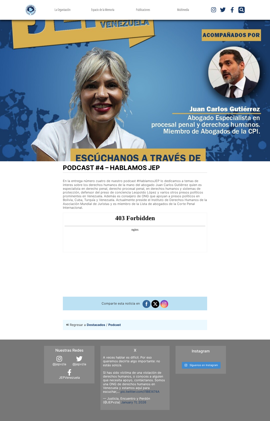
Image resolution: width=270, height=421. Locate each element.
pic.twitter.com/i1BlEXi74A (140, 392)
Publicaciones (143, 10)
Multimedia (183, 10)
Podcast (114, 325)
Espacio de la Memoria (102, 10)
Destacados (96, 325)
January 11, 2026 (133, 402)
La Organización (63, 10)
